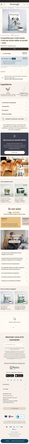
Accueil (2, 7)
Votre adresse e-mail (10, 344)
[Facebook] (11, 380)
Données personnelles (14, 436)
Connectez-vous (12, 46)
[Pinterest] (17, 380)
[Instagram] (8, 380)
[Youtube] (21, 380)
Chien (5, 7)
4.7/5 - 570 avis (7, 35)
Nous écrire (15, 408)
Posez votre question (14, 241)
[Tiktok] (14, 380)
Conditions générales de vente (14, 434)
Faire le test (14, 152)
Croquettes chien (11, 7)
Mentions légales (14, 432)
